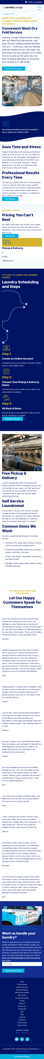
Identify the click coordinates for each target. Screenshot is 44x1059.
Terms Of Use (22, 1025)
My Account (22, 1006)
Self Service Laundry (22, 992)
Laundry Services (22, 987)
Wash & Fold (22, 995)
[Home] (12, 7)
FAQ (22, 1012)
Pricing (22, 1001)
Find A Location (22, 1032)
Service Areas (22, 984)
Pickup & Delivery (22, 990)
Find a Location (34, 2)
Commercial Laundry (22, 998)
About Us (22, 1003)
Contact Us (22, 1020)
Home (22, 981)
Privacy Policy (22, 1022)
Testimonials (22, 1009)
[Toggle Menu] (39, 7)
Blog (22, 1014)
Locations (22, 1017)
